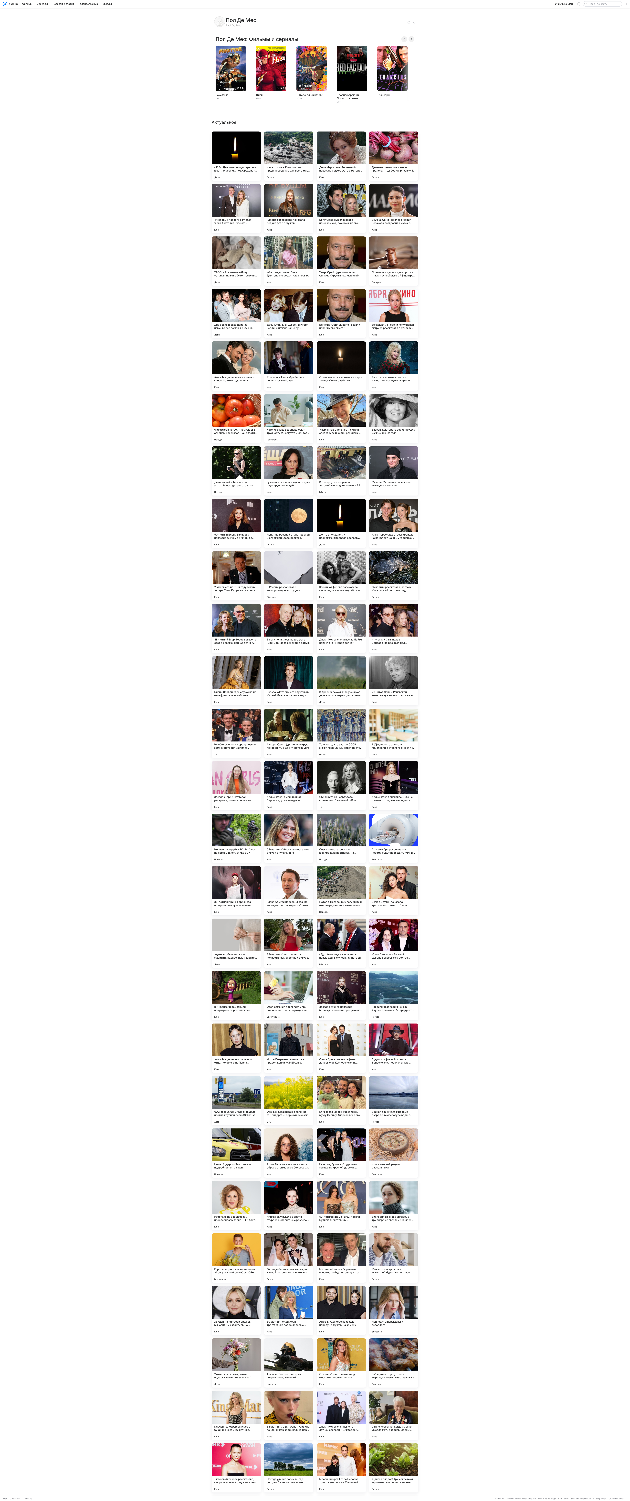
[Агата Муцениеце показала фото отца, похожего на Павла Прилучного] (236, 1048)
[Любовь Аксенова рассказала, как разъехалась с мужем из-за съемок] (236, 1467)
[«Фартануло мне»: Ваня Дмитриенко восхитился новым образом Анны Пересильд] (288, 261)
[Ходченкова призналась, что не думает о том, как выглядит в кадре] (393, 785)
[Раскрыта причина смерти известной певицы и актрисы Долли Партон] (393, 366)
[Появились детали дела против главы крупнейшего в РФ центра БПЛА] (393, 261)
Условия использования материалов (588, 1498)
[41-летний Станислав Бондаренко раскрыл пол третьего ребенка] (393, 628)
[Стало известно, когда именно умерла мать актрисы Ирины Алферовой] (393, 1415)
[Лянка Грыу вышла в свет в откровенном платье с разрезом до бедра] (288, 1205)
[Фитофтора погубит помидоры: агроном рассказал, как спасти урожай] (236, 418)
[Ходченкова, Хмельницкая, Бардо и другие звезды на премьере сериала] (288, 785)
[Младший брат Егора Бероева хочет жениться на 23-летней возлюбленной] (341, 1467)
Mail (5, 1498)
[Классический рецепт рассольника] (393, 1153)
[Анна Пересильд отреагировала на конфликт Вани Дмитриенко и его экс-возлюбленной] (393, 523)
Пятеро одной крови (309, 95)
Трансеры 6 (384, 95)
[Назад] (404, 39)
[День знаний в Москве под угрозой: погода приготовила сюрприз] (236, 471)
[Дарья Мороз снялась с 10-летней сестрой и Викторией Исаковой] (341, 1415)
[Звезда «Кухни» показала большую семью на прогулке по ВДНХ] (341, 995)
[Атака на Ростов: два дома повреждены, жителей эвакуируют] (288, 1363)
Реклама (28, 1498)
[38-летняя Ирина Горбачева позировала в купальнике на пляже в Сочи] (236, 890)
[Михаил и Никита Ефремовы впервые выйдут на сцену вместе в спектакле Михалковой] (341, 1258)
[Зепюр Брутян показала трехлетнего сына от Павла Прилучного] (393, 890)
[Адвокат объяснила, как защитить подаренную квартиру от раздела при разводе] (236, 943)
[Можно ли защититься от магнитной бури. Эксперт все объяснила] (393, 1258)
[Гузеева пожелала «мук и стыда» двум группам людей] (288, 471)
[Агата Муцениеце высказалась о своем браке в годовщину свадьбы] (236, 366)
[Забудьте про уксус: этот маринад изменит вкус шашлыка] (393, 1363)
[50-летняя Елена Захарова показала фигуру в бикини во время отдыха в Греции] (236, 523)
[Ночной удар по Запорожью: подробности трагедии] (236, 1153)
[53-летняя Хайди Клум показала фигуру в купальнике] (288, 838)
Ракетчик (222, 95)
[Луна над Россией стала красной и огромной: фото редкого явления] (288, 523)
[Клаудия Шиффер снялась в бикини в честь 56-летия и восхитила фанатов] (236, 1415)
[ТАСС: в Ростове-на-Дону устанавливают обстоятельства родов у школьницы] (236, 261)
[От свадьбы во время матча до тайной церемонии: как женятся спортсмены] (288, 1258)
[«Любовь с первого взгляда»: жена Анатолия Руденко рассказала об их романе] (236, 208)
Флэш (259, 95)
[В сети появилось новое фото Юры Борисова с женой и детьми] (288, 628)
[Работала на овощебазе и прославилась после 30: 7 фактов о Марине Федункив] (236, 1205)
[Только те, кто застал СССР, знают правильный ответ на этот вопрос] (341, 733)
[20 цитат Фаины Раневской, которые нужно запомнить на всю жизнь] (393, 680)
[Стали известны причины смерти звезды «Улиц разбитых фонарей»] (341, 366)
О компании (15, 1498)
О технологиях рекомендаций (521, 1498)
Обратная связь (616, 1498)
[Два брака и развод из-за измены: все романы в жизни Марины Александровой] (236, 313)
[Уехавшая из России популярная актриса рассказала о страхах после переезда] (393, 313)
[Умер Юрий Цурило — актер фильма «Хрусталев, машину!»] (341, 261)
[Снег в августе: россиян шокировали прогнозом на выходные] (341, 838)
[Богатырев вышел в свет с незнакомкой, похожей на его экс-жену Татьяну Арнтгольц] (341, 208)
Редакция (499, 1498)
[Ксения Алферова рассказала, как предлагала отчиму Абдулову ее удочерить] (341, 575)
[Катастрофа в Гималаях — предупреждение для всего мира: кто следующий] (288, 156)
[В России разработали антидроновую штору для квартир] (288, 575)
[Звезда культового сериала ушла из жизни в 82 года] (393, 418)
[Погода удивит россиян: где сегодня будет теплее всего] (288, 1467)
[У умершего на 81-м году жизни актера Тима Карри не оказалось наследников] (236, 575)
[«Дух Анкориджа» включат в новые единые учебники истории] (341, 943)
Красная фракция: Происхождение (348, 96)
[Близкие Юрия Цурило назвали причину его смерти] (341, 313)
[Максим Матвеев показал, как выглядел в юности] (393, 471)
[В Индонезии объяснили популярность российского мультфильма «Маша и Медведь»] (236, 995)
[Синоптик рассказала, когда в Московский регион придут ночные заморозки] (393, 575)
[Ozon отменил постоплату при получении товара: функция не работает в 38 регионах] (288, 995)
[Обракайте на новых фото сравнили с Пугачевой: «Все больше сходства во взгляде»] (341, 785)
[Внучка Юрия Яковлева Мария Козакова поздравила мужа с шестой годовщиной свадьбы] (393, 208)
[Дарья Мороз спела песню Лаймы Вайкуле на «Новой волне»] (341, 628)
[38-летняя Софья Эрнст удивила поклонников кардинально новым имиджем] (288, 1415)
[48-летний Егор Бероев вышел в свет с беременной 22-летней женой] (236, 628)
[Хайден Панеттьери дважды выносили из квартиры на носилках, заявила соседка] (236, 1310)
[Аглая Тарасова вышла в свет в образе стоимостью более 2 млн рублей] (288, 1153)
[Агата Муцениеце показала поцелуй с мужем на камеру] (341, 1310)
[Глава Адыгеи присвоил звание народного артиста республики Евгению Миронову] (288, 890)
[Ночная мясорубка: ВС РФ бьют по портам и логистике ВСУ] (236, 838)
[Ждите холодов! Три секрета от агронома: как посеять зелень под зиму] (393, 1467)
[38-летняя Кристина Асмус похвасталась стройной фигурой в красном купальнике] (288, 943)
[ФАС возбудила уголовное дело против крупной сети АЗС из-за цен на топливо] (236, 1100)
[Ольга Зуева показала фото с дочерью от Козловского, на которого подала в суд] (341, 1048)
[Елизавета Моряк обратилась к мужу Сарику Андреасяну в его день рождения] (341, 1100)
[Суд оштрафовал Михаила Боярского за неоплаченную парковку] (393, 1048)
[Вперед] (411, 39)
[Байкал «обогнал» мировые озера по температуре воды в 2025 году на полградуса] (393, 1100)
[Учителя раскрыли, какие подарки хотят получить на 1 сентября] (236, 1363)
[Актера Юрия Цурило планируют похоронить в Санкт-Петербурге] (288, 733)
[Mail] (5, 4)
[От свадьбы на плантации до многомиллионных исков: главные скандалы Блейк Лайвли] (341, 1363)
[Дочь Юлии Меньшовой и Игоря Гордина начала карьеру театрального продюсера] (288, 313)
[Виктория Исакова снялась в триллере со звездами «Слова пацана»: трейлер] (393, 1205)
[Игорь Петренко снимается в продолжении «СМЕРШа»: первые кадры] (288, 1048)
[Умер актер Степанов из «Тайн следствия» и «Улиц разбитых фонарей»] (341, 418)
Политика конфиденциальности (553, 1498)
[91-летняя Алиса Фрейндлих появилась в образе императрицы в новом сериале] (288, 366)
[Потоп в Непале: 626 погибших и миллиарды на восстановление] (341, 890)
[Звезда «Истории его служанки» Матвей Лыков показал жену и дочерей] (288, 680)
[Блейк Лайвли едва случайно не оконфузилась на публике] (236, 680)
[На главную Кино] (12, 4)
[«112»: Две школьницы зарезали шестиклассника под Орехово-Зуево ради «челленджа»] (236, 156)
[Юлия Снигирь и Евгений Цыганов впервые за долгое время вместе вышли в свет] (393, 943)
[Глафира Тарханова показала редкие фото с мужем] (288, 208)
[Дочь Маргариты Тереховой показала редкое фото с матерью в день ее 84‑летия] (341, 156)
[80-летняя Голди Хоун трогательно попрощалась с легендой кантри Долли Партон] (288, 1310)
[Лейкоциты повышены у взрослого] (393, 1310)
